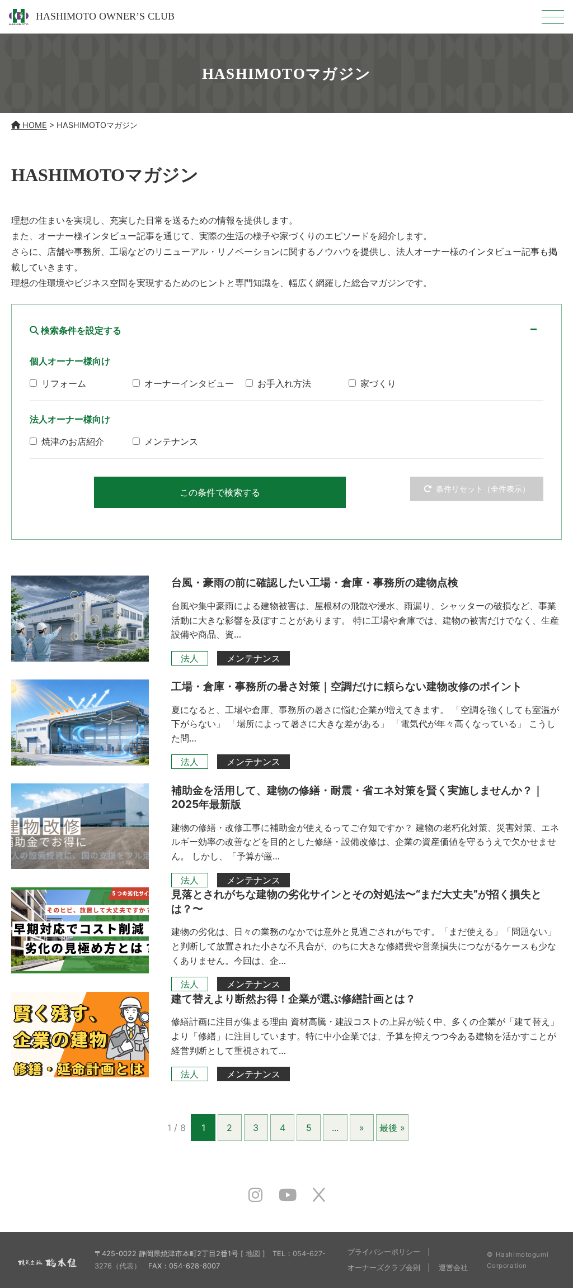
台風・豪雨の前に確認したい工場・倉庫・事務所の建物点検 (314, 582)
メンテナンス (253, 658)
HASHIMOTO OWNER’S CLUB (104, 16)
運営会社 (453, 1267)
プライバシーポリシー (383, 1252)
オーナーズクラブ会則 (383, 1267)
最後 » (392, 1127)
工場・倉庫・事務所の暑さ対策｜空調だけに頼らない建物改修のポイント (346, 686)
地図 (253, 1253)
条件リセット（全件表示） (483, 488)
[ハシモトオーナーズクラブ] (47, 1259)
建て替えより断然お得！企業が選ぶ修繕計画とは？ (293, 998)
